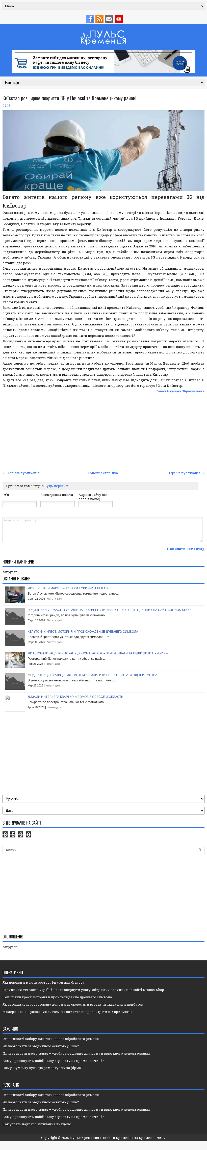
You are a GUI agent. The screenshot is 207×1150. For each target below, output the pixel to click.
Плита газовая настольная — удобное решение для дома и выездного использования (76, 1053)
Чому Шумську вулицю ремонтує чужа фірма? (43, 1067)
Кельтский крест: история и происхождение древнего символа (83, 631)
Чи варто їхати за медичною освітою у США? (41, 1046)
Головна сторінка (103, 473)
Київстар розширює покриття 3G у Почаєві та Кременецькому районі (69, 98)
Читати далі (54, 598)
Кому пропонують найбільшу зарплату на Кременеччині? (53, 1060)
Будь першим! (56, 485)
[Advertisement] (103, 431)
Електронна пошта (56, 494)
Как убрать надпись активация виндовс (37, 1124)
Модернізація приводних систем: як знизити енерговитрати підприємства (92, 675)
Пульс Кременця (84, 1137)
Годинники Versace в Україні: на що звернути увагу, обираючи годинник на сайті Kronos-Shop (109, 610)
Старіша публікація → (185, 473)
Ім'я (6, 494)
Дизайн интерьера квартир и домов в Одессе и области (75, 697)
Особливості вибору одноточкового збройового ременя (51, 1038)
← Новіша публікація (21, 473)
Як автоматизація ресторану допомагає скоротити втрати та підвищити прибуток (98, 653)
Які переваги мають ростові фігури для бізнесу (68, 588)
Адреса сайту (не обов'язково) (93, 496)
